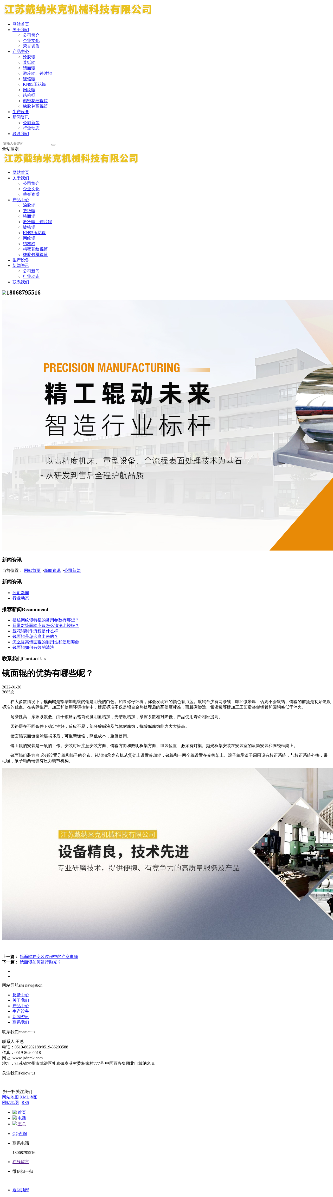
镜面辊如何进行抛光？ (40, 962)
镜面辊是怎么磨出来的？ (35, 636)
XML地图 (28, 1097)
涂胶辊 (29, 57)
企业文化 (31, 40)
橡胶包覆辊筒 (35, 106)
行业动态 (31, 128)
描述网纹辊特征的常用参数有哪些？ (45, 620)
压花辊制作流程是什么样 (35, 631)
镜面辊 (29, 68)
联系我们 (20, 133)
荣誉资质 (31, 46)
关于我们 (20, 29)
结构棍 (29, 95)
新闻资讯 (20, 117)
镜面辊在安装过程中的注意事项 (49, 956)
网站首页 (20, 24)
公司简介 (31, 35)
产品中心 (20, 51)
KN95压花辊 (34, 84)
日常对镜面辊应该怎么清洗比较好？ (45, 625)
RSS (25, 1102)
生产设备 (20, 111)
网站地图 (10, 1097)
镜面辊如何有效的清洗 (33, 647)
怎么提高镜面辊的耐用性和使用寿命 (45, 642)
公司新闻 (31, 122)
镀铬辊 (29, 79)
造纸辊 (29, 62)
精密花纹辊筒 (35, 101)
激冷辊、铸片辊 (37, 73)
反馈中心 (20, 995)
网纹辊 (29, 90)
